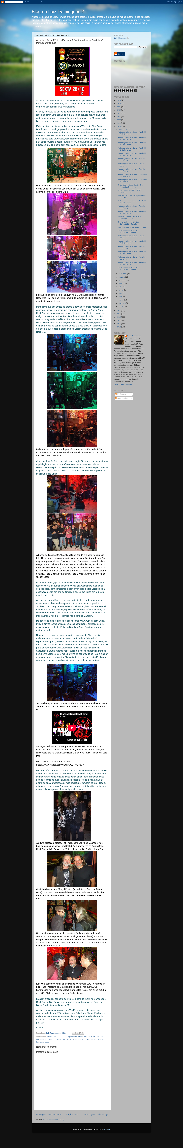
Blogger (107, 1129)
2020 (119, 120)
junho (121, 290)
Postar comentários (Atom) (53, 1120)
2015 (119, 317)
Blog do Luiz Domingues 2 (58, 11)
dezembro (123, 129)
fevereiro (122, 303)
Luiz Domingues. (42, 1042)
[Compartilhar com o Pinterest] (82, 1033)
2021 (119, 117)
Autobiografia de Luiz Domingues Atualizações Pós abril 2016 (71, 1037)
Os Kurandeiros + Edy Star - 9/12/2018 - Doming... (129, 232)
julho (121, 287)
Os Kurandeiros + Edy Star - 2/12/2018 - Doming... (129, 268)
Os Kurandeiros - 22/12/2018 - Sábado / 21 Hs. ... (130, 191)
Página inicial (73, 1114)
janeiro (121, 306)
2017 (119, 311)
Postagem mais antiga (96, 1114)
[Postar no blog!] (75, 1033)
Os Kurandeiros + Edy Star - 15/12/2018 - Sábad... (129, 223)
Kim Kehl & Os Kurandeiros (63, 1039)
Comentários (122, 398)
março (121, 300)
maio (121, 293)
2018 (119, 126)
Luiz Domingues (134, 336)
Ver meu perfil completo (123, 385)
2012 (119, 327)
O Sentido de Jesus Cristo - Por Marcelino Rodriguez (130, 186)
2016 (119, 314)
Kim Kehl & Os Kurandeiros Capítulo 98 (90, 1039)
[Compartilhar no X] (78, 1033)
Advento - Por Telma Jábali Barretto (132, 227)
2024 (119, 107)
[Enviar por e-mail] (73, 1033)
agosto (121, 283)
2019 (119, 123)
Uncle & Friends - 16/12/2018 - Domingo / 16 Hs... (130, 218)
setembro (123, 280)
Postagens (121, 394)
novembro (123, 274)
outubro (122, 277)
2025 (119, 103)
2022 (119, 113)
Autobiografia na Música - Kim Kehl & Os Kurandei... (132, 133)
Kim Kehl (48, 1039)
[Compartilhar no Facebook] (80, 1033)
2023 (119, 110)
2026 (119, 100)
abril (120, 297)
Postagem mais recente (48, 1114)
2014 (119, 320)
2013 (119, 324)
